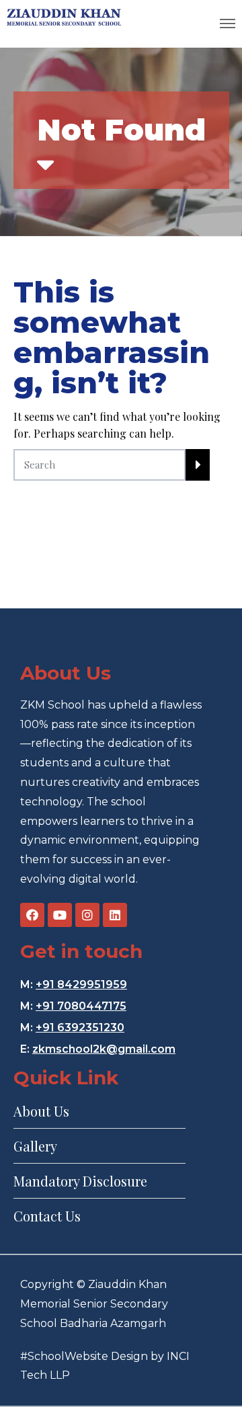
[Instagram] (87, 915)
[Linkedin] (115, 915)
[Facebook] (32, 915)
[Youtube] (60, 915)
